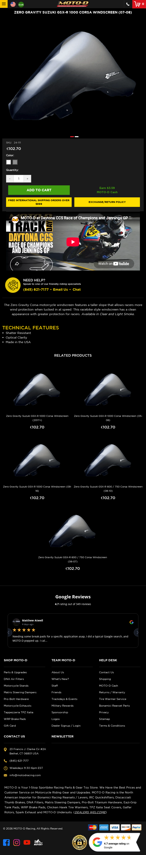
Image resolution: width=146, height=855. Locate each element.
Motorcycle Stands (16, 685)
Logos (56, 719)
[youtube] (27, 842)
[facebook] (6, 842)
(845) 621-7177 (36, 289)
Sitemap (104, 719)
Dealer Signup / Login (66, 725)
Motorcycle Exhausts (17, 705)
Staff (55, 685)
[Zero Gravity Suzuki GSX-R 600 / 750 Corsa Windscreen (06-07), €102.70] (73, 531)
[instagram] (16, 842)
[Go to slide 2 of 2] (76, 136)
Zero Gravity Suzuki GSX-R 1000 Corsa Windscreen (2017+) (37, 418)
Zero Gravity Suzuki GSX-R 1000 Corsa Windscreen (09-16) (37, 488)
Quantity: (12, 169)
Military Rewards (63, 705)
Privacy (104, 712)
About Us (58, 672)
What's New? (60, 678)
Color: (10, 155)
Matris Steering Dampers (20, 692)
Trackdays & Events (64, 698)
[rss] (38, 842)
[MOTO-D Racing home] (73, 4)
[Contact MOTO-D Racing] (127, 4)
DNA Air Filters (14, 678)
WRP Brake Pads (15, 719)
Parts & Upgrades (15, 672)
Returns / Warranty (112, 692)
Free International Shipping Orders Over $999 (38, 202)
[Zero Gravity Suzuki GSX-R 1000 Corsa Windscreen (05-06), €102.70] (108, 390)
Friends (56, 692)
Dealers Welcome (90, 812)
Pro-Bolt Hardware (16, 698)
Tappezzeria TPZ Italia (18, 712)
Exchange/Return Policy (107, 201)
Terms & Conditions (112, 725)
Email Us (60, 289)
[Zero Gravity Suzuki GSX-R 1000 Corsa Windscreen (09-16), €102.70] (37, 460)
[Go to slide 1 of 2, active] (71, 136)
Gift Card (10, 725)
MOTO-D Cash (108, 685)
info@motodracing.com (25, 775)
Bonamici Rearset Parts (114, 705)
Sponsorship (60, 712)
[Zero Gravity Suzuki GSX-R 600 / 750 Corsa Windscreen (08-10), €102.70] (108, 460)
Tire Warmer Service (112, 698)
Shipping (105, 678)
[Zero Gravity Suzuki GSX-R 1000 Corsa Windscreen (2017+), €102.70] (37, 390)
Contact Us (106, 672)
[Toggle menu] (4, 4)
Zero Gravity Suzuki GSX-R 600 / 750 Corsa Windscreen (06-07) (72, 559)
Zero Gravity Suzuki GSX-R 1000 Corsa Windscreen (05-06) (108, 418)
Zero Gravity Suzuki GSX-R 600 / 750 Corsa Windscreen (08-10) (108, 488)
